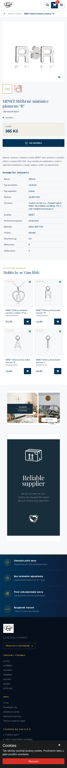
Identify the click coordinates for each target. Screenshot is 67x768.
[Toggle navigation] (61, 5)
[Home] (9, 5)
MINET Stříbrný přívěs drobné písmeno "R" (48, 311)
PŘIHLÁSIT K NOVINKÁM (17, 646)
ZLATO (6, 661)
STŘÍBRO (7, 665)
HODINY (7, 679)
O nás (6, 702)
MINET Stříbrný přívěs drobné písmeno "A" (18, 361)
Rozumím (34, 761)
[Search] (47, 5)
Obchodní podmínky (12, 716)
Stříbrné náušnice (14, 13)
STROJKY (8, 688)
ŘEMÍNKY (7, 674)
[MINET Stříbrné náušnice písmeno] (7, 89)
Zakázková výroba (11, 711)
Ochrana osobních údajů (14, 720)
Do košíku (35, 143)
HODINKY (7, 670)
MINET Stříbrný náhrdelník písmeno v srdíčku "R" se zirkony (16, 311)
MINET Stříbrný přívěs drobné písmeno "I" (48, 361)
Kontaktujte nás (10, 707)
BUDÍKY (7, 683)
